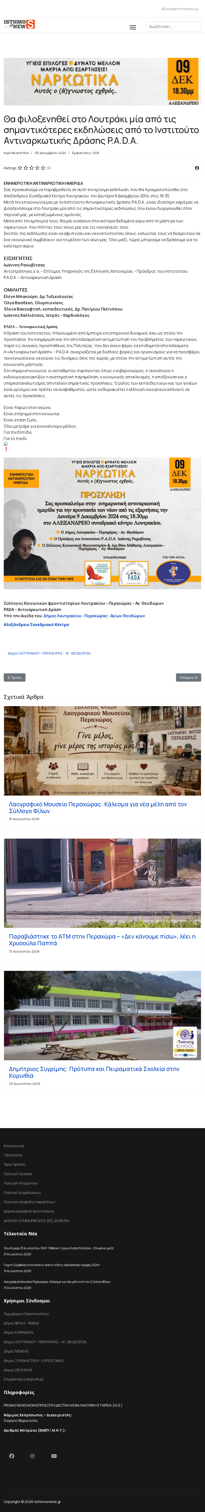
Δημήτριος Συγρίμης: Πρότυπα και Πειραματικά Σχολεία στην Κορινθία (94, 1072)
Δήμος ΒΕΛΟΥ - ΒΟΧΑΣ (21, 1323)
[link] (94, 616)
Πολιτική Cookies (18, 1173)
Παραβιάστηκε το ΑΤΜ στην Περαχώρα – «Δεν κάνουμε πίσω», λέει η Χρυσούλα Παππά (102, 940)
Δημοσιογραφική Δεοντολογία (29, 1211)
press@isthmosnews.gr (182, 9)
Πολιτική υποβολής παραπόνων (29, 1201)
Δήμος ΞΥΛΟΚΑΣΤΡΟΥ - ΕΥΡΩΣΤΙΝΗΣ (34, 1360)
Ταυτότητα (13, 1155)
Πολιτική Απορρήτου (21, 1183)
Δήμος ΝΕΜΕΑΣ (16, 1351)
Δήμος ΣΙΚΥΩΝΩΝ (18, 1370)
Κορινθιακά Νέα (16, 152)
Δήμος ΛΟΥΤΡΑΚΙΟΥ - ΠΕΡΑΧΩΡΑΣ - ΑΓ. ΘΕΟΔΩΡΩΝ (49, 653)
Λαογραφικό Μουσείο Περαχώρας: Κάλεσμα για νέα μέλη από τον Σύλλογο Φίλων (98, 807)
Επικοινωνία (14, 1145)
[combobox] (173, 26)
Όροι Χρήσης (15, 1164)
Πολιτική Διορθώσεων (22, 1192)
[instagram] (35, 1457)
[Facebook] (197, 168)
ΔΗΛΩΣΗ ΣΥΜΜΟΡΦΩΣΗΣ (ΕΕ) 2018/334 (37, 1220)
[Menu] (133, 26)
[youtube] (56, 1457)
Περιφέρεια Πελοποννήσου (26, 1313)
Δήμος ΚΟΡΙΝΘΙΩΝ (18, 1332)
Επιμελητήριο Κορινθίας (24, 1379)
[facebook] (14, 1457)
